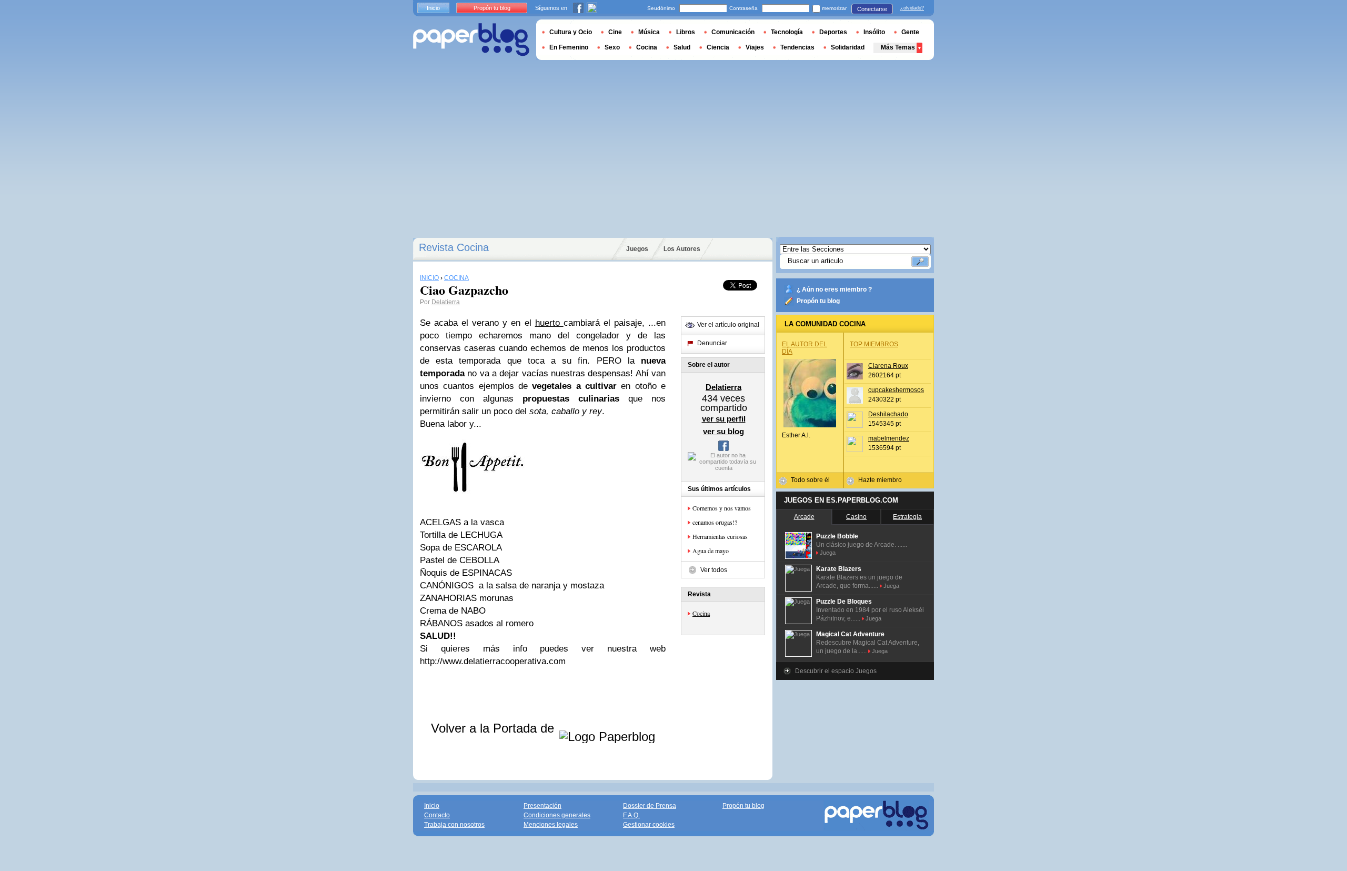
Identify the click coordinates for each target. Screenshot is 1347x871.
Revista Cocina (454, 247)
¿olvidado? (912, 8)
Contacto (437, 815)
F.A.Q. (631, 815)
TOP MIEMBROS (874, 344)
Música (649, 32)
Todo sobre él (810, 480)
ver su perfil (724, 418)
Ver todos (713, 570)
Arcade (804, 516)
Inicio (433, 8)
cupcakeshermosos (896, 390)
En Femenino (568, 47)
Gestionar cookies (649, 824)
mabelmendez (888, 438)
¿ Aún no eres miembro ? (834, 289)
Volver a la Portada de (494, 728)
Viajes (755, 47)
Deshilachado (888, 414)
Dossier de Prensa (649, 805)
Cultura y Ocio (570, 32)
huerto (549, 323)
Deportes (833, 32)
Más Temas (898, 47)
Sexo (612, 47)
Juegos (637, 249)
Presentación (542, 805)
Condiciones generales (557, 815)
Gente (910, 32)
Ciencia (718, 47)
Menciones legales (551, 824)
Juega (828, 552)
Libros (685, 32)
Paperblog (471, 39)
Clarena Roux (888, 365)
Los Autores (682, 249)
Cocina (701, 613)
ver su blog (723, 431)
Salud (682, 47)
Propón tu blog (818, 301)
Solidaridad (848, 47)
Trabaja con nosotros (454, 824)
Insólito (874, 32)
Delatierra (445, 302)
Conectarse (872, 9)
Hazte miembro (880, 480)
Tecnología (787, 32)
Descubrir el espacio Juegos (836, 671)
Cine (615, 32)
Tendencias (797, 47)
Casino (856, 516)
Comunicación (733, 32)
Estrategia (907, 516)
